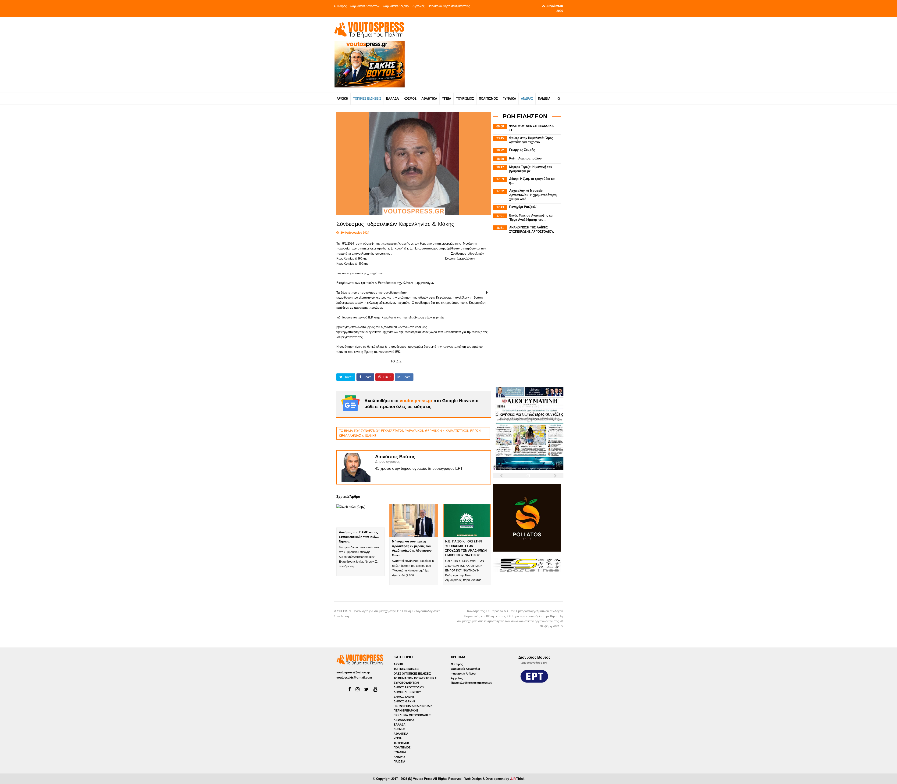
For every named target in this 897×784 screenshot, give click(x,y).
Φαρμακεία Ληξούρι (396, 6)
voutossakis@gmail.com (354, 677)
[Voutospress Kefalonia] (369, 30)
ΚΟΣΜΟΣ (399, 729)
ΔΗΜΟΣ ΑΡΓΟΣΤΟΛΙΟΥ (409, 687)
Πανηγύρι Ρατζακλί (523, 207)
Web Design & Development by (494, 778)
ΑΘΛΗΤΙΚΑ (401, 733)
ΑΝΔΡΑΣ (399, 757)
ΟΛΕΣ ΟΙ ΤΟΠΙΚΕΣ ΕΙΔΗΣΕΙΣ (412, 673)
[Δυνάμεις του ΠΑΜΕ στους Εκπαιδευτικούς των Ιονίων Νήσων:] (360, 515)
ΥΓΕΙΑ (398, 738)
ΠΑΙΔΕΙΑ (399, 761)
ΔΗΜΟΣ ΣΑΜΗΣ (404, 696)
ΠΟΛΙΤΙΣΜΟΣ (402, 747)
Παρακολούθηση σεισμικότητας (449, 6)
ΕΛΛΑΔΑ (400, 724)
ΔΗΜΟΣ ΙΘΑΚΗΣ (404, 701)
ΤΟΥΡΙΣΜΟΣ (401, 743)
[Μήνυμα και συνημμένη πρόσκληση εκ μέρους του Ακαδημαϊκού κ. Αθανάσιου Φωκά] (413, 520)
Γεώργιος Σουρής (522, 150)
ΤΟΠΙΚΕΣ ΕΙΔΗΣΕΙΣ (406, 669)
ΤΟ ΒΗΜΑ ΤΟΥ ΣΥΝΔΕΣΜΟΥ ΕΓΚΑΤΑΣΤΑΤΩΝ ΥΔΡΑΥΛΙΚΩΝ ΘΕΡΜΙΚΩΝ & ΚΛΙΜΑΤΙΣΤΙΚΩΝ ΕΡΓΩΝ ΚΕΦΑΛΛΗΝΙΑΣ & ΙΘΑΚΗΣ (410, 433)
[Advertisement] (489, 54)
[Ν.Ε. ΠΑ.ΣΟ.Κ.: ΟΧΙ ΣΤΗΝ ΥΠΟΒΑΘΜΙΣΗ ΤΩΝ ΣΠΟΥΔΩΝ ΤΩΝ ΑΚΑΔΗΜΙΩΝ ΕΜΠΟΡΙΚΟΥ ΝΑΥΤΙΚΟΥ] (467, 520)
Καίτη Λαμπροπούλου (525, 158)
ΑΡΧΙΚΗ (399, 664)
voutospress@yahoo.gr (353, 672)
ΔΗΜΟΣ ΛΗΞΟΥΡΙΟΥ (407, 692)
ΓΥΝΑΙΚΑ (400, 752)
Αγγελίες (418, 6)
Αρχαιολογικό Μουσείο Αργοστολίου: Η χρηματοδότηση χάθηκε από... (533, 195)
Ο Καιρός (340, 6)
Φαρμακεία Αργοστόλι (365, 6)
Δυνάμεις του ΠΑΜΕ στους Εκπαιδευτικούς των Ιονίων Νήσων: (359, 537)
